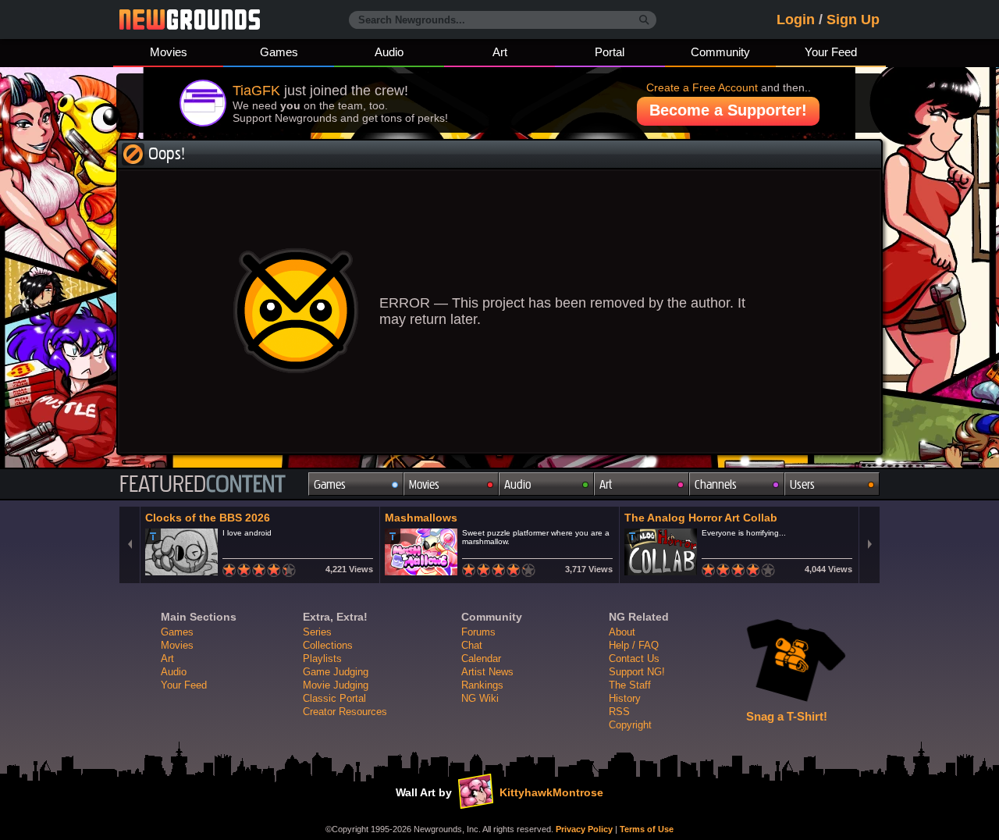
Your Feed (831, 52)
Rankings (482, 685)
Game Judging (335, 672)
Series (317, 632)
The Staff (630, 685)
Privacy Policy (584, 829)
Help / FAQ (634, 645)
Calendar (481, 658)
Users (802, 484)
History (625, 698)
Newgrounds (189, 19)
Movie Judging (335, 685)
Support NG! (637, 672)
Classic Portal (334, 698)
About (622, 632)
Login (796, 19)
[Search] (644, 20)
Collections (328, 645)
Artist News (487, 672)
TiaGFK (256, 90)
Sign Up (853, 19)
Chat (471, 645)
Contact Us (634, 658)
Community (720, 52)
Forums (478, 632)
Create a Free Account (702, 87)
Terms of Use (647, 829)
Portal (609, 52)
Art (499, 52)
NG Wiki (480, 698)
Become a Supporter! (728, 110)
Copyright (630, 725)
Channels (716, 484)
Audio (389, 52)
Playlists (322, 658)
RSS (619, 711)
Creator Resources (345, 711)
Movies (168, 52)
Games (279, 52)
